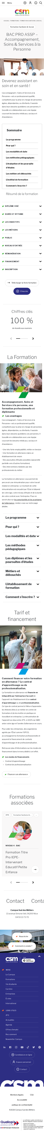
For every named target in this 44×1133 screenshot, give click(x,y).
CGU (32, 1095)
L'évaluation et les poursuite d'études (19, 166)
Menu (9, 3)
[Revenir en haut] (39, 956)
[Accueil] (22, 12)
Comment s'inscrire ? (16, 186)
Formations (14, 20)
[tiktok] (28, 1047)
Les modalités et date (16, 152)
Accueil (6, 20)
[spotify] (40, 1047)
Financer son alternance (17, 774)
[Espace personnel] (30, 3)
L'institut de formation (17, 180)
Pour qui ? (11, 145)
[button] (33, 339)
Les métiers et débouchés (18, 174)
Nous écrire (23, 936)
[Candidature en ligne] (25, 3)
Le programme (13, 139)
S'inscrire (24, 291)
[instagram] (16, 1047)
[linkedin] (4, 1047)
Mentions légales (16, 1095)
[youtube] (22, 1047)
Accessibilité (22, 1100)
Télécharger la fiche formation (24, 283)
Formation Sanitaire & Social (22, 27)
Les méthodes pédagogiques (20, 158)
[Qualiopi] (22, 1126)
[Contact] (36, 3)
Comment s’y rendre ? (23, 946)
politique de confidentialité (22, 1105)
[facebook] (10, 1047)
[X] (34, 1047)
